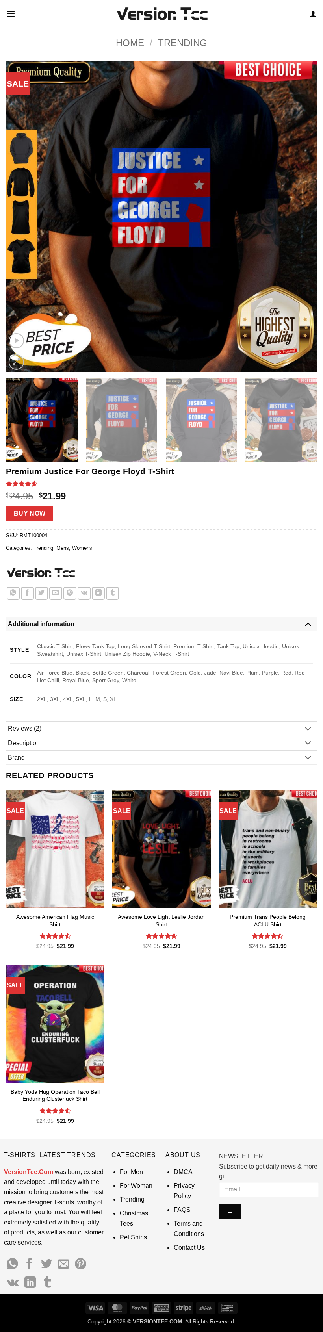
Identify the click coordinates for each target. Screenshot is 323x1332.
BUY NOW (30, 513)
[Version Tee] (40, 573)
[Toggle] (308, 624)
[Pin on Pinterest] (69, 593)
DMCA (183, 1172)
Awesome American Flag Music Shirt (55, 921)
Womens (82, 548)
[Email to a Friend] (55, 593)
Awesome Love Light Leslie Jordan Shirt (161, 921)
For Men (131, 1172)
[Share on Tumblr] (112, 593)
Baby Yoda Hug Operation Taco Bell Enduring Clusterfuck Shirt (55, 1095)
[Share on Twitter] (41, 593)
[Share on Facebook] (27, 593)
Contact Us (189, 1247)
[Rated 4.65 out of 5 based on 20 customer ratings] (161, 483)
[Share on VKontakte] (84, 593)
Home (130, 42)
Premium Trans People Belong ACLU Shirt (268, 921)
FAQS (182, 1209)
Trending (182, 42)
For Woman (136, 1185)
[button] (10, 13)
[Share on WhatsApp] (13, 593)
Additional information (41, 624)
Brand (16, 757)
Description (24, 743)
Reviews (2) (24, 728)
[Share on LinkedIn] (98, 593)
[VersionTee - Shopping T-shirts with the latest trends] (161, 13)
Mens (62, 548)
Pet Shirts (133, 1237)
